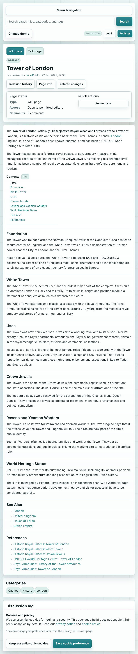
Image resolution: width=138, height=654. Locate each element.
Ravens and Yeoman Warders (28, 206)
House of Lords (24, 521)
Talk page (35, 51)
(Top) (13, 182)
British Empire (23, 526)
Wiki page (15, 51)
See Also (15, 215)
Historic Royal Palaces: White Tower (38, 549)
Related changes (71, 84)
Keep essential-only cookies (28, 643)
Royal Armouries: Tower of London (37, 569)
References (17, 219)
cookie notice (91, 624)
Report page (103, 103)
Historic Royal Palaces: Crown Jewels (39, 554)
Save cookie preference (72, 643)
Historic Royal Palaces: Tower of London (41, 544)
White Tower (18, 192)
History (27, 590)
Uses (13, 196)
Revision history (20, 84)
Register (124, 33)
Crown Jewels (19, 201)
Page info (45, 84)
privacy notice (65, 624)
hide (25, 176)
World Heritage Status (23, 210)
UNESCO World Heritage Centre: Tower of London (48, 559)
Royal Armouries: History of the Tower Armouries (47, 564)
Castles (13, 590)
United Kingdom (25, 516)
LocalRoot (32, 75)
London (116, 136)
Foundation (17, 187)
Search (124, 21)
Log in (109, 33)
